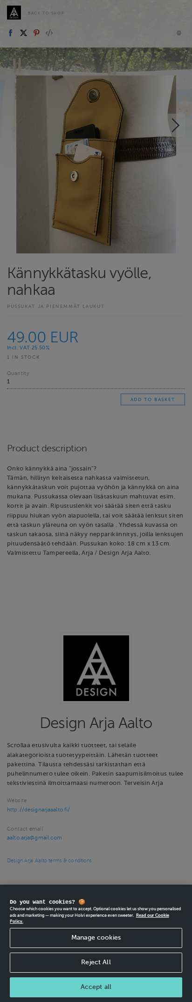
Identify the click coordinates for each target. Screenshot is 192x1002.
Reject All (95, 962)
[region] (96, 943)
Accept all (96, 986)
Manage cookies (96, 937)
